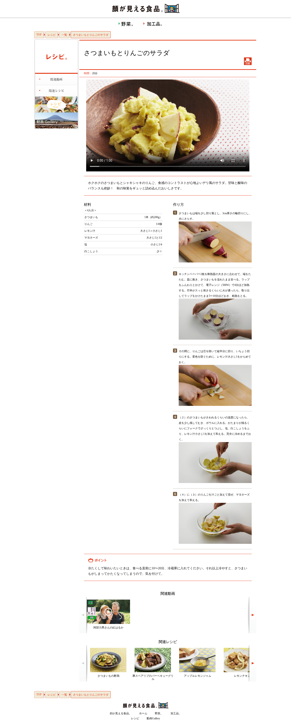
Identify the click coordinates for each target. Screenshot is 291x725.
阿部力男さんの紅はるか (108, 627)
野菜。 (159, 713)
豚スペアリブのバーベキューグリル (153, 677)
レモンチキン (242, 675)
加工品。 (176, 713)
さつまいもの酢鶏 (108, 675)
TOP (39, 34)
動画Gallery (153, 718)
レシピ (52, 34)
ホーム (143, 713)
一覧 (64, 34)
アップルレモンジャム (197, 675)
